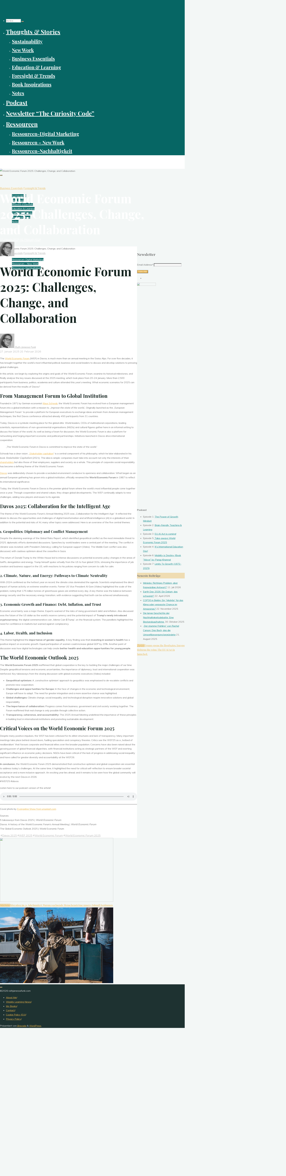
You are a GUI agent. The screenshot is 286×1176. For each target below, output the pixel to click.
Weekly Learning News (18, 1001)
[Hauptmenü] (1, 175)
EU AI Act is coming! (165, 533)
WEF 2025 (25, 835)
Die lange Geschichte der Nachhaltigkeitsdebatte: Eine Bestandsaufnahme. (158, 617)
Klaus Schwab (50, 403)
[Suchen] (22, 21)
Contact (10, 1010)
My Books (11, 1006)
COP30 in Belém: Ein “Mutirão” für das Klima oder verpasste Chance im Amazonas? (163, 604)
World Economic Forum (17, 358)
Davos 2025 (9, 835)
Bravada (21, 1025)
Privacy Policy (13, 1018)
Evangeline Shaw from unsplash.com (36, 808)
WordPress (35, 1025)
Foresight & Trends (34, 188)
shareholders (7, 462)
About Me (11, 997)
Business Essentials (11, 188)
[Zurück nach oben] (1, 987)
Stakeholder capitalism (41, 453)
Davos (3, 473)
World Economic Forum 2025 (83, 835)
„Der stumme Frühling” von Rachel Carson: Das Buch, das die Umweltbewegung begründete (161, 630)
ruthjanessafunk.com (16, 160)
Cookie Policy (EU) (16, 1014)
